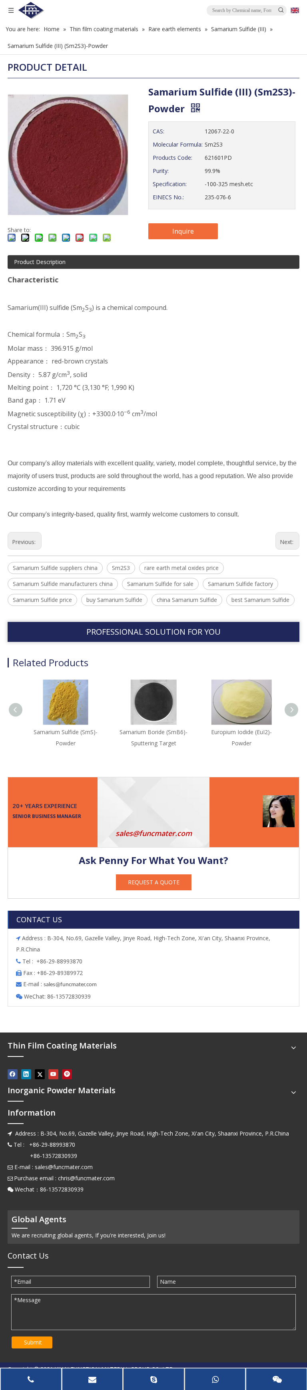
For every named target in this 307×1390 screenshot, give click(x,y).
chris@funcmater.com (86, 1178)
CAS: (158, 131)
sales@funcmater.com (154, 833)
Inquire (183, 231)
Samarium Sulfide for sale (160, 584)
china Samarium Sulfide (187, 600)
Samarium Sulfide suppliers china (55, 568)
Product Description (40, 262)
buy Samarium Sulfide (114, 600)
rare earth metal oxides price (181, 568)
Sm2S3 (121, 568)
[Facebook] (13, 1074)
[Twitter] (40, 1074)
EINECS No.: (168, 197)
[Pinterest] (67, 1074)
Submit (33, 1342)
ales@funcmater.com (71, 985)
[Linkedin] (26, 1074)
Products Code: (172, 157)
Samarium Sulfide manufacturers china (63, 584)
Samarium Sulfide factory (240, 584)
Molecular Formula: (178, 144)
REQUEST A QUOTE (153, 882)
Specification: (170, 184)
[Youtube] (53, 1074)
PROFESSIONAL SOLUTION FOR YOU (153, 631)
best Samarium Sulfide (260, 600)
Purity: (161, 171)
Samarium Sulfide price (42, 600)
